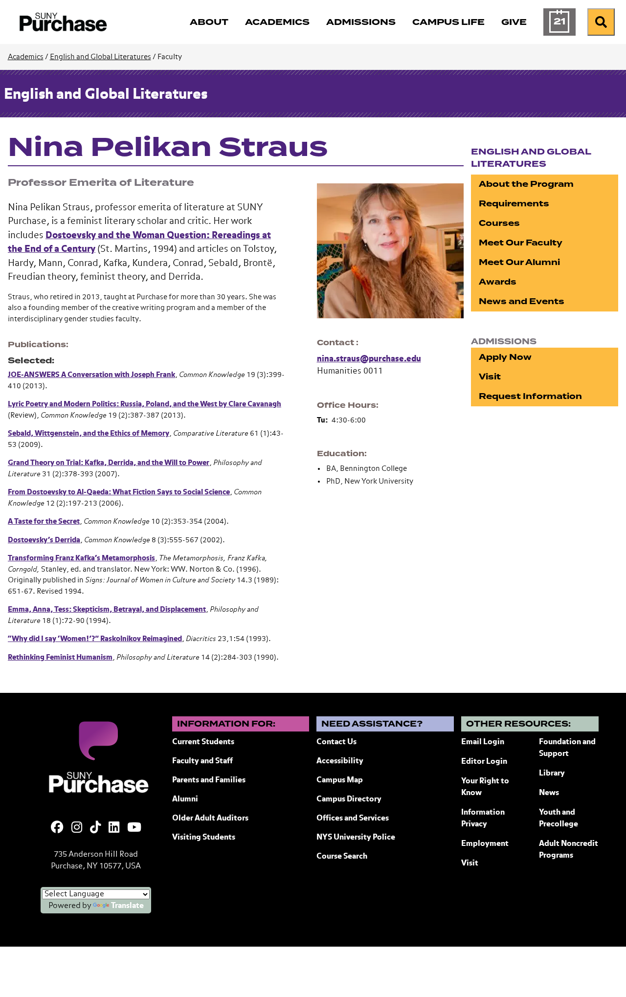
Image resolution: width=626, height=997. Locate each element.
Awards (497, 282)
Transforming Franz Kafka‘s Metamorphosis (81, 558)
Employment (485, 844)
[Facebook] (57, 828)
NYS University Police (355, 838)
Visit (490, 377)
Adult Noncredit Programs (568, 850)
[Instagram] (77, 828)
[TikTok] (95, 828)
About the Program (526, 184)
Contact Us (336, 742)
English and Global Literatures (100, 57)
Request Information (530, 396)
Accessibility (339, 761)
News (549, 793)
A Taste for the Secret (44, 521)
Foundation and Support (567, 748)
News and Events (521, 301)
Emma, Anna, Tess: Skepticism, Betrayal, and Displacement (107, 609)
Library (552, 773)
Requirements (514, 204)
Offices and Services (352, 818)
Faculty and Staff (202, 761)
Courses (499, 223)
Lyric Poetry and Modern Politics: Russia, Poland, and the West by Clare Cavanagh (144, 404)
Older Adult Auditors (210, 818)
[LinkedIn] (114, 828)
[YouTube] (134, 828)
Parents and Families (209, 780)
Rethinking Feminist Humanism (60, 657)
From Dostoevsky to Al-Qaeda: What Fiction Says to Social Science (119, 492)
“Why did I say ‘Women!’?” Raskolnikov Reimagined (95, 639)
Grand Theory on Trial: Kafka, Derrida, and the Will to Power (108, 462)
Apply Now (505, 357)
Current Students (203, 742)
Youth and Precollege (558, 818)
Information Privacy (483, 818)
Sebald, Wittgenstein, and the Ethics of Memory (88, 433)
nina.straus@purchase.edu (369, 359)
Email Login (482, 742)
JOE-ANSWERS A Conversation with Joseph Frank (91, 374)
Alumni (185, 799)
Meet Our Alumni (519, 262)
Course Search (341, 857)
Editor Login (484, 762)
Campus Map (339, 780)
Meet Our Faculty (520, 243)
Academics (26, 57)
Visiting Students (203, 838)
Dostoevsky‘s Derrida (44, 540)
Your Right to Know (485, 787)
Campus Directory (348, 799)
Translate (127, 906)
